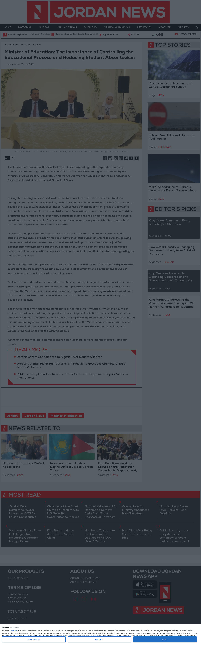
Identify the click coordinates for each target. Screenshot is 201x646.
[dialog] (100, 635)
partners (14, 631)
